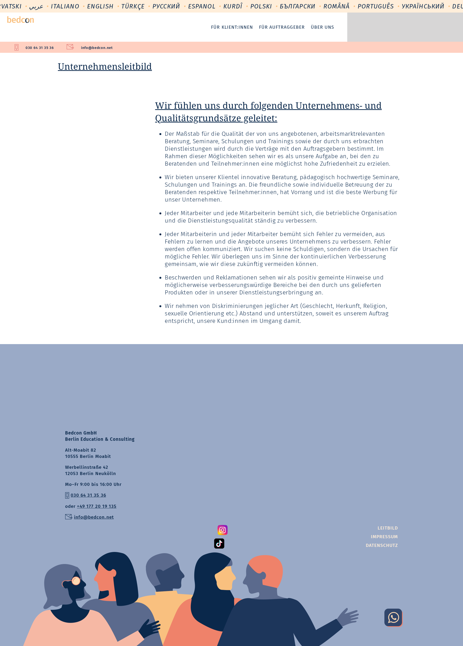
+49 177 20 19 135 (96, 506)
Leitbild (388, 528)
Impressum (384, 536)
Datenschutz (382, 545)
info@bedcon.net (97, 48)
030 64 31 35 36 (40, 48)
